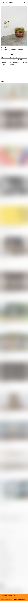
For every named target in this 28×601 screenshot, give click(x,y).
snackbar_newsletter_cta (20, 599)
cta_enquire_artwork (7, 75)
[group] (14, 26)
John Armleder (6, 48)
